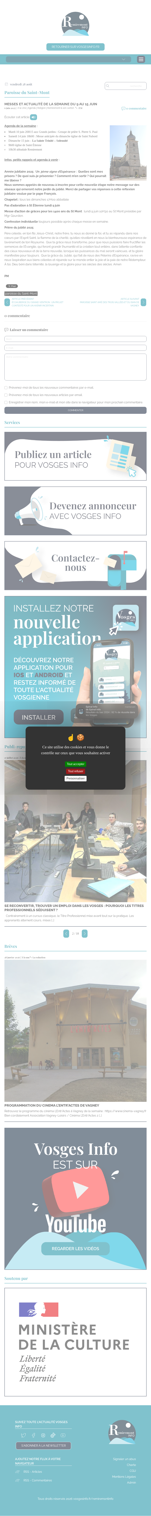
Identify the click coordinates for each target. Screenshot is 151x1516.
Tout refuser (75, 771)
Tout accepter (75, 764)
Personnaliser (75, 778)
